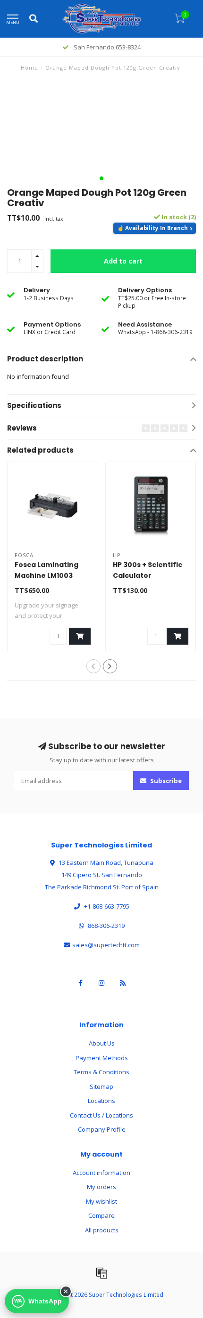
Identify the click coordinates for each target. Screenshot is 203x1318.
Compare (101, 1215)
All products (101, 1230)
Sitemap (101, 1086)
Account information (101, 1172)
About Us (102, 1043)
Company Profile (102, 1129)
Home (29, 67)
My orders (101, 1186)
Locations (101, 1100)
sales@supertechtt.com (106, 945)
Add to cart (123, 260)
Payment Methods (102, 1058)
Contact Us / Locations (101, 1115)
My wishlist (101, 1201)
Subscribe (165, 780)
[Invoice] (101, 1273)
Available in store (154, 228)
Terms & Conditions (101, 1072)
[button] (101, 178)
